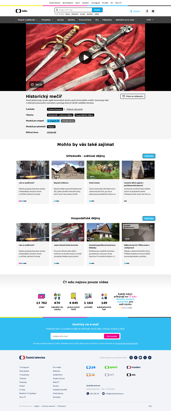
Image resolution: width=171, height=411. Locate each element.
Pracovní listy (85, 20)
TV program (95, 3)
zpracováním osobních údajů (126, 343)
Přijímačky (107, 20)
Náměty (71, 20)
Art (112, 3)
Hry (97, 20)
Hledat (97, 10)
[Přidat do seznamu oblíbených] (46, 164)
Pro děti (105, 3)
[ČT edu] (21, 12)
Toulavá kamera (55, 109)
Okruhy (60, 20)
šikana (67, 14)
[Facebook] (147, 11)
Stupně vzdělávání (26, 20)
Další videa (149, 156)
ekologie (90, 14)
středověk (51, 132)
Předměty (46, 20)
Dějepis (51, 126)
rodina (96, 14)
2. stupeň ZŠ (53, 121)
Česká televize (54, 3)
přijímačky (75, 14)
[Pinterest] (153, 11)
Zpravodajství (67, 3)
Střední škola (68, 121)
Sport (77, 3)
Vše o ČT (118, 3)
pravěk (82, 14)
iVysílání (85, 3)
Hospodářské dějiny (84, 115)
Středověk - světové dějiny (60, 115)
